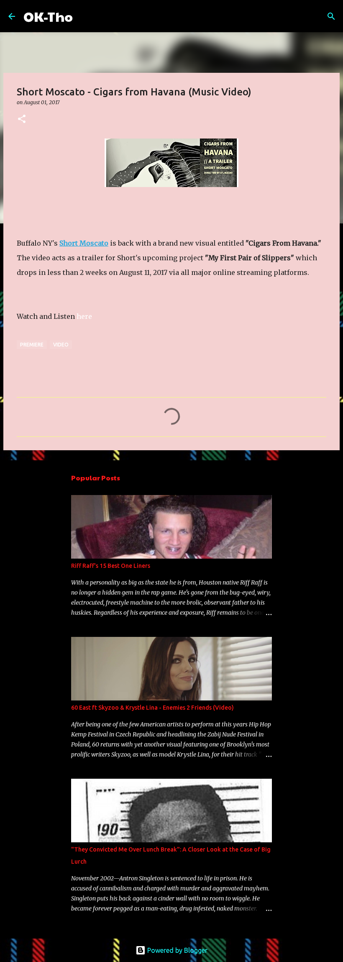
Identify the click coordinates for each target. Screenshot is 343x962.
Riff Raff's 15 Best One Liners (110, 565)
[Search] (84, 16)
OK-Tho (48, 16)
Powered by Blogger (176, 950)
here (84, 316)
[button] (22, 119)
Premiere (32, 344)
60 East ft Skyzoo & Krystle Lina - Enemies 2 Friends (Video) (152, 707)
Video (61, 344)
